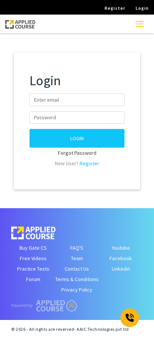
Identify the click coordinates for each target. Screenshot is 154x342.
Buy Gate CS (33, 247)
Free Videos (33, 258)
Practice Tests (33, 268)
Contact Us (77, 268)
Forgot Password (77, 153)
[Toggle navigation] (139, 23)
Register (89, 163)
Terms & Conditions (77, 279)
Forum (33, 279)
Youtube (121, 247)
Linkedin (121, 268)
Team (77, 258)
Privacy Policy (76, 289)
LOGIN (77, 138)
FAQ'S (76, 247)
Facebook (121, 258)
